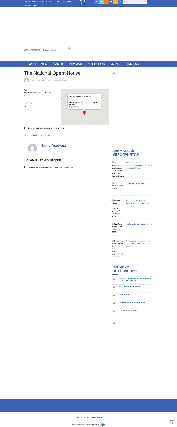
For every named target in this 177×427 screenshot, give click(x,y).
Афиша (44, 64)
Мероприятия (74, 107)
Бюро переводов (124, 294)
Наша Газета (133, 64)
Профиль (28, 5)
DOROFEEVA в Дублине (135, 184)
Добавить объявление (33, 2)
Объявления (58, 64)
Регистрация (66, 2)
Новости (32, 64)
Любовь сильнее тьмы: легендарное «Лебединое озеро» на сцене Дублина (139, 165)
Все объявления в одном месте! (129, 286)
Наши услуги (116, 64)
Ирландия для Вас (96, 64)
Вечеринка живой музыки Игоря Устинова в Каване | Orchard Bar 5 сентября (139, 243)
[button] (84, 112)
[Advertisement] (88, 25)
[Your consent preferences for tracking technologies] (172, 423)
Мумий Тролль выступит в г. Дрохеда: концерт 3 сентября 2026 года (137, 203)
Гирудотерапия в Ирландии (128, 310)
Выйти (35, 5)
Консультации (76, 64)
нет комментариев (60, 80)
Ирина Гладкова (35, 80)
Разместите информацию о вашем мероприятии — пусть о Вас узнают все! (135, 279)
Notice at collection (78, 424)
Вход (58, 2)
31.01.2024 (47, 80)
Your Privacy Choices (92, 424)
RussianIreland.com (81, 417)
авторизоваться (66, 167)
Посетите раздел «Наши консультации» (132, 302)
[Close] (98, 96)
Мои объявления (48, 2)
